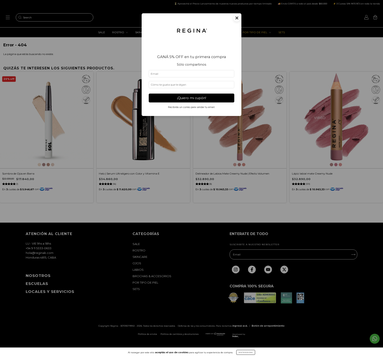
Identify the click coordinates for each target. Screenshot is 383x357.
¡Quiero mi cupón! (191, 98)
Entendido (246, 352)
